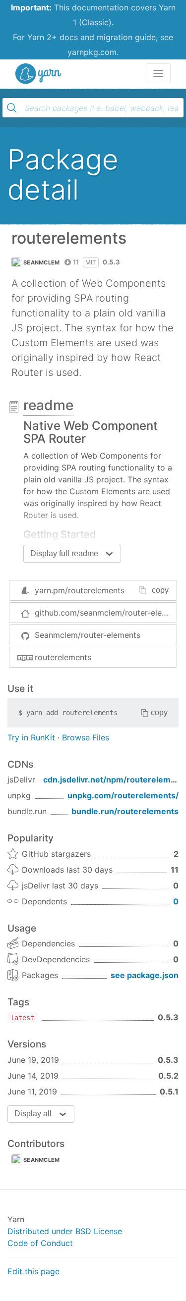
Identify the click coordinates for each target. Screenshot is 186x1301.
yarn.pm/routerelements (79, 590)
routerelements (63, 657)
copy (160, 590)
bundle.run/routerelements (125, 811)
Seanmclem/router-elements (87, 635)
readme (48, 405)
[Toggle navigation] (158, 73)
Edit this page (33, 1271)
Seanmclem (41, 262)
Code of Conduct (40, 1243)
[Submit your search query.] (12, 108)
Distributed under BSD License (64, 1231)
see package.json (145, 975)
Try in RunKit (31, 737)
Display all (33, 1113)
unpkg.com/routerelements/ (123, 795)
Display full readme (64, 553)
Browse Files (85, 737)
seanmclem (41, 1159)
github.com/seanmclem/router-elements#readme (106, 613)
